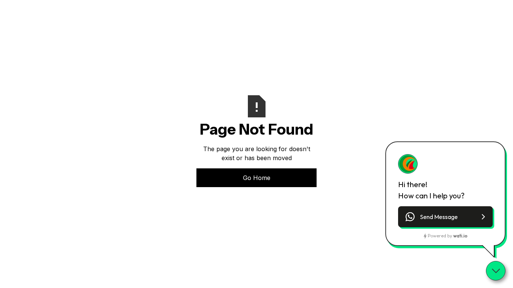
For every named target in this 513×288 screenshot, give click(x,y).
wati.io (460, 235)
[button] (445, 216)
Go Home (256, 178)
